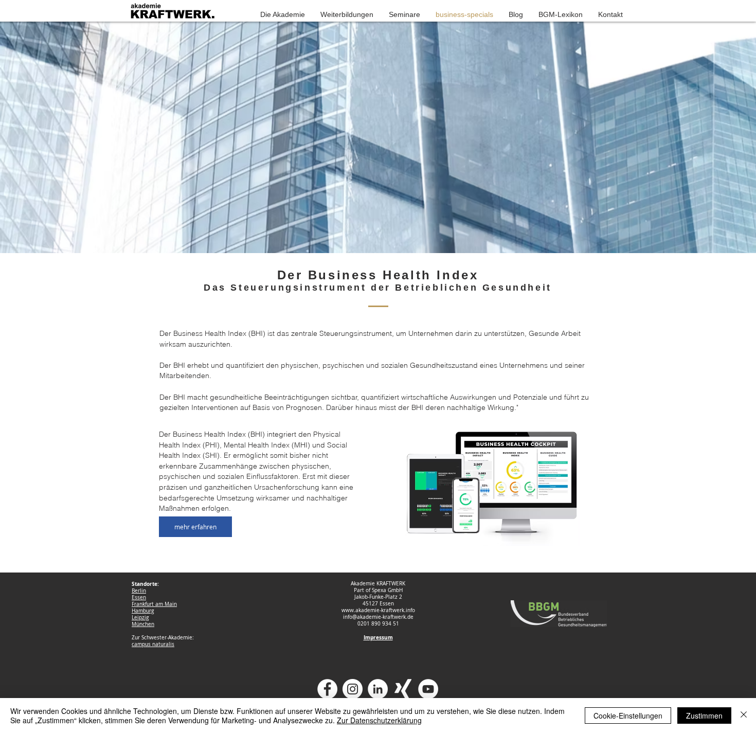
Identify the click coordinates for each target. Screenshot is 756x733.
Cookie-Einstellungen (627, 715)
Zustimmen (704, 715)
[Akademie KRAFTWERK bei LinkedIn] (378, 689)
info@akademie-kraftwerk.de (378, 617)
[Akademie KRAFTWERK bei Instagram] (353, 689)
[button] (283, 14)
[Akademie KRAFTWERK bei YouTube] (428, 689)
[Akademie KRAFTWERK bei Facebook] (327, 689)
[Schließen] (743, 715)
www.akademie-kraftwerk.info (378, 610)
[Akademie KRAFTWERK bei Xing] (403, 689)
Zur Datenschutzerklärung (379, 720)
